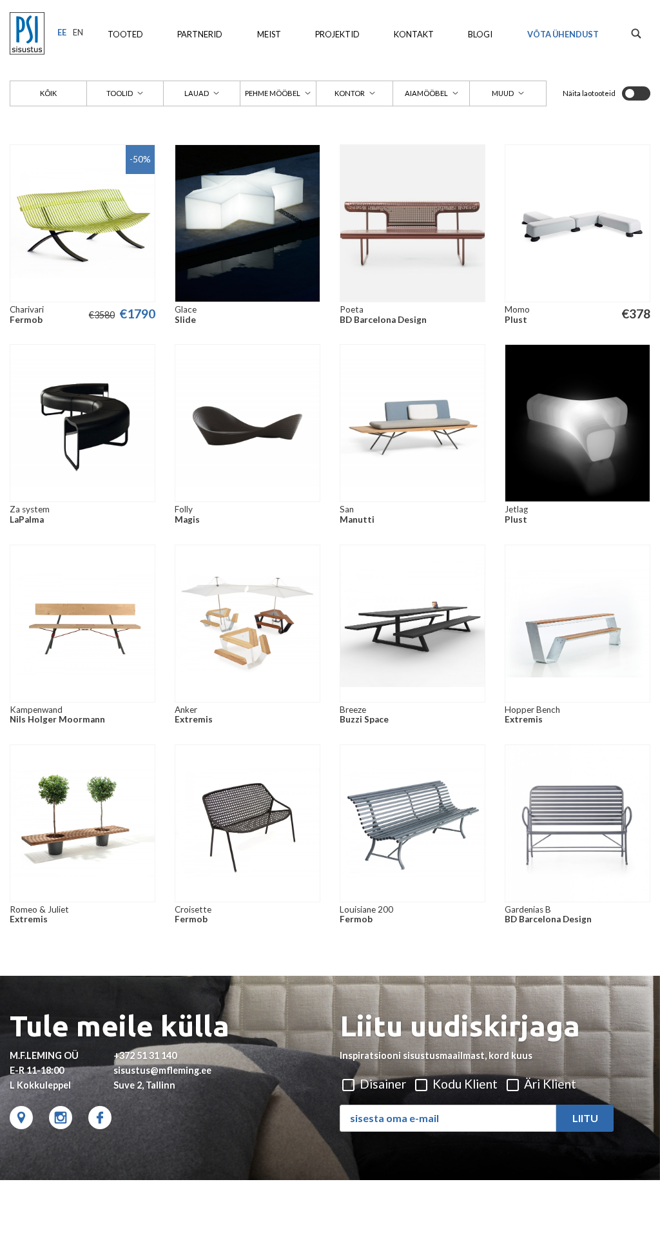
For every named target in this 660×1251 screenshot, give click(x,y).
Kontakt (414, 34)
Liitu (585, 1118)
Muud (503, 93)
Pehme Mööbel (272, 93)
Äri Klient (548, 1083)
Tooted (125, 34)
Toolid (119, 93)
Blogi (480, 34)
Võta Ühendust (563, 34)
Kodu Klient (464, 1083)
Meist (269, 34)
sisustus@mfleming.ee (162, 1070)
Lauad (196, 93)
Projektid (337, 34)
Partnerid (199, 34)
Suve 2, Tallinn (144, 1085)
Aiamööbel (426, 93)
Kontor (350, 93)
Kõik (48, 93)
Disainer (381, 1083)
